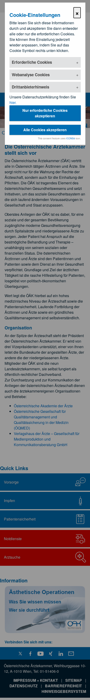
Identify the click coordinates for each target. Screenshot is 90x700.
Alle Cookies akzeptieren (45, 129)
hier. (12, 102)
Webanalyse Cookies (31, 74)
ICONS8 (70, 138)
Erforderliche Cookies (32, 62)
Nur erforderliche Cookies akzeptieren (45, 113)
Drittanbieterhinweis (30, 87)
